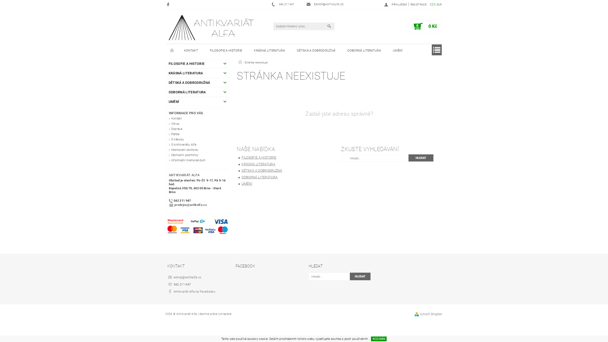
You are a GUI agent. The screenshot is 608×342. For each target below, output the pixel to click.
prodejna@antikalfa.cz (190, 205)
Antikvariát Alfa (184, 175)
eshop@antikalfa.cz (187, 277)
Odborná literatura (364, 50)
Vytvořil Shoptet (431, 314)
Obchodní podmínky (184, 155)
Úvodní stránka (172, 50)
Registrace (418, 4)
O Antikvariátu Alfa (183, 144)
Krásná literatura (269, 50)
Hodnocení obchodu (184, 150)
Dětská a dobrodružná (316, 50)
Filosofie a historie (226, 50)
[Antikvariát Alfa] (212, 27)
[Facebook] (168, 4)
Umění (398, 50)
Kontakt (191, 50)
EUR (439, 4)
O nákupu (177, 139)
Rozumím (379, 339)
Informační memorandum (188, 160)
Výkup (175, 123)
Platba (175, 134)
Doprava (176, 129)
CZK (433, 4)
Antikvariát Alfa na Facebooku (194, 291)
